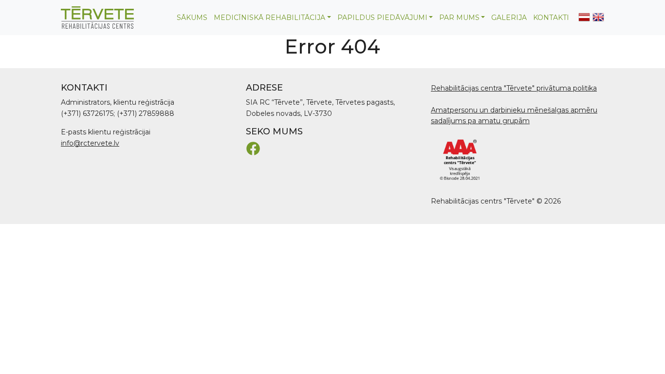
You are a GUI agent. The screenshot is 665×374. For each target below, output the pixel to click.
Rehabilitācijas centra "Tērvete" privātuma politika (514, 88)
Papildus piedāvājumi (382, 17)
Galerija (509, 17)
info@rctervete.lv (90, 143)
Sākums (192, 17)
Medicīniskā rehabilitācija (269, 17)
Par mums (459, 17)
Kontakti (551, 17)
